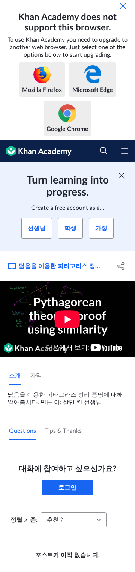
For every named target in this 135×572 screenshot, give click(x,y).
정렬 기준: (24, 520)
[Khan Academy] (36, 151)
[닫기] (123, 6)
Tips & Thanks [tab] (63, 431)
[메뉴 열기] (124, 150)
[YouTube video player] (67, 319)
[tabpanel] (68, 395)
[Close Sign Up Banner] (121, 175)
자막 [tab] (36, 376)
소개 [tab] (15, 376)
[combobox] (73, 519)
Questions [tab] (22, 431)
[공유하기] (121, 266)
